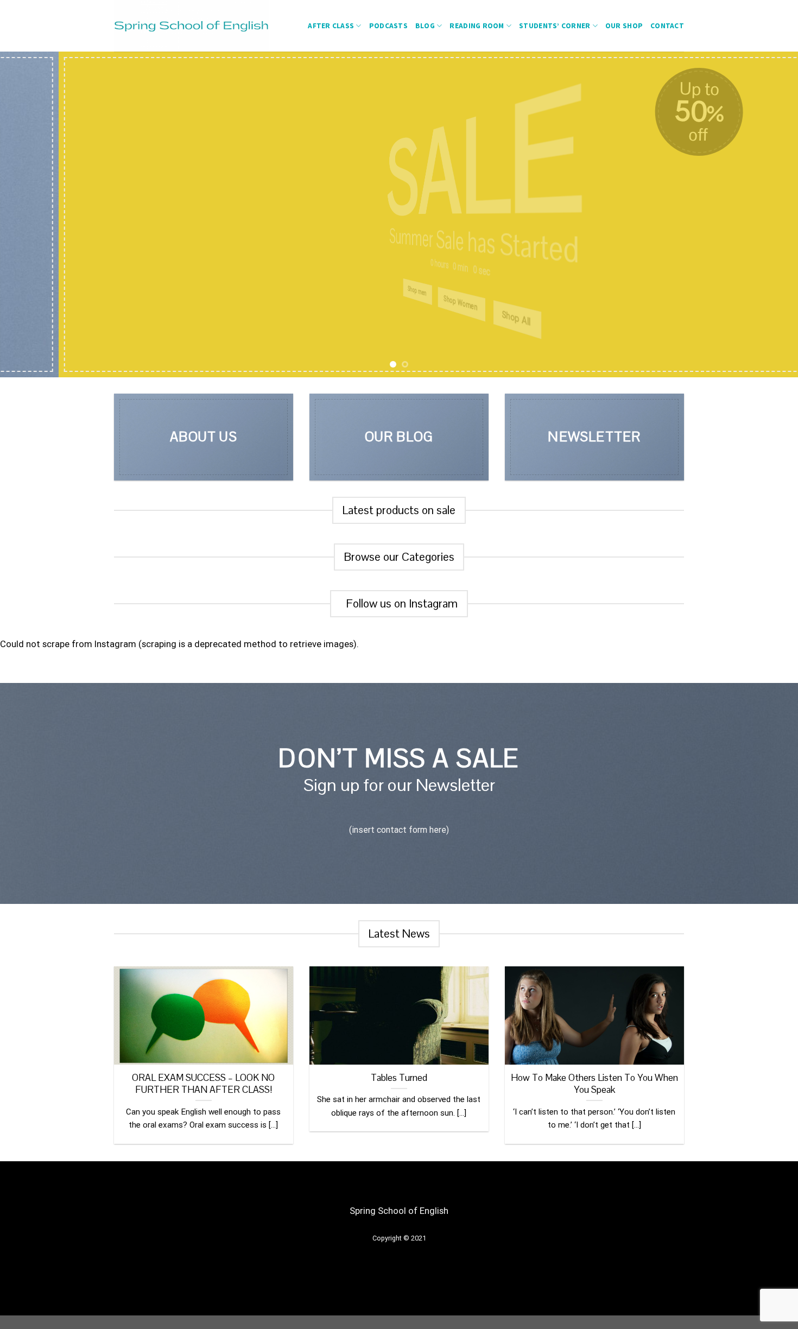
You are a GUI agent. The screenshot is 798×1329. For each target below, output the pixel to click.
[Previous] (30, 214)
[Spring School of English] (201, 26)
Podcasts (388, 25)
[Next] (768, 214)
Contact (667, 25)
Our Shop (624, 25)
